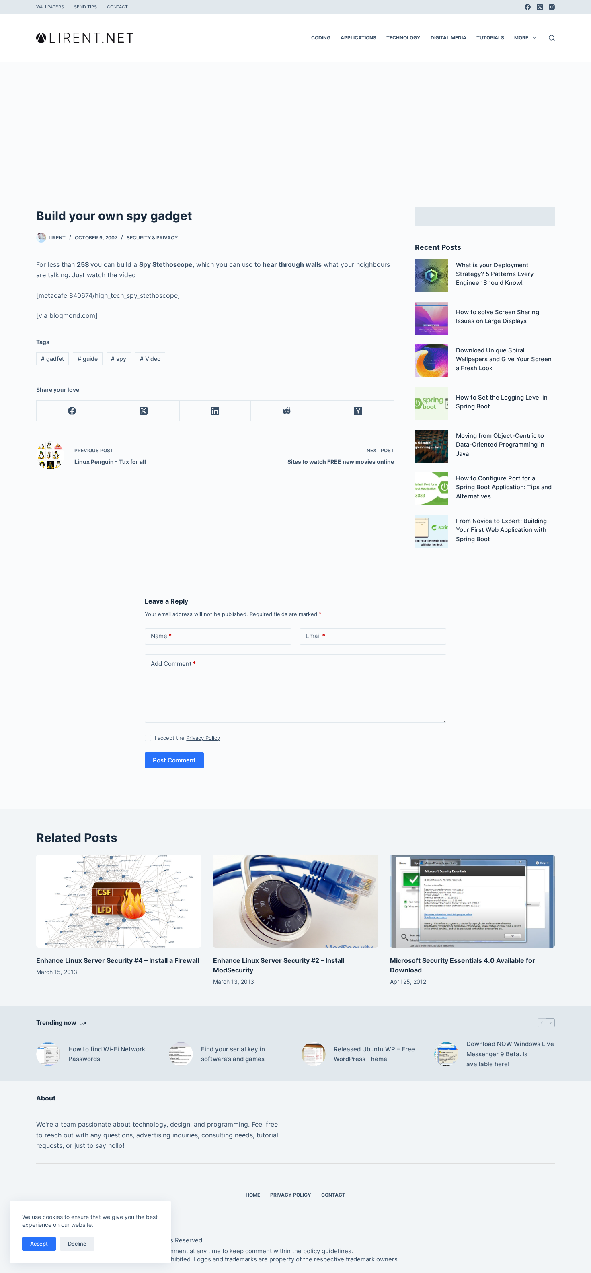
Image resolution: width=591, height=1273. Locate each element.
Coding (320, 38)
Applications (358, 38)
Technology (403, 38)
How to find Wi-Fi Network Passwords (106, 1054)
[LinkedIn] (215, 411)
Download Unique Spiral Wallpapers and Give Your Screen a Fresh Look (504, 359)
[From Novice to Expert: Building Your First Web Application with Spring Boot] (431, 531)
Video (150, 358)
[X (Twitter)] (540, 7)
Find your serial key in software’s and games (233, 1054)
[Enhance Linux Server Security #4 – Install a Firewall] (118, 901)
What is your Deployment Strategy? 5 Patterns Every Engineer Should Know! (495, 274)
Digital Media (448, 38)
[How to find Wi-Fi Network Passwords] (48, 1054)
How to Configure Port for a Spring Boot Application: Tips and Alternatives (504, 487)
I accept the (187, 738)
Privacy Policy (203, 738)
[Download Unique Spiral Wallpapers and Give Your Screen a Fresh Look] (431, 360)
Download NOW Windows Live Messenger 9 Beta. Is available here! (510, 1054)
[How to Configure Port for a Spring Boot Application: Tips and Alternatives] (431, 488)
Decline (77, 1243)
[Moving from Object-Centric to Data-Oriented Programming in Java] (431, 446)
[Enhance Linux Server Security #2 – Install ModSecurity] (295, 901)
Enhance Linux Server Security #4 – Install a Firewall (117, 960)
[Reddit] (286, 411)
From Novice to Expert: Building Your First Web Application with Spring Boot (501, 530)
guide (88, 358)
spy (118, 358)
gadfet (52, 358)
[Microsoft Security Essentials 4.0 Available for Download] (472, 901)
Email (315, 636)
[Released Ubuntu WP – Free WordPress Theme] (314, 1054)
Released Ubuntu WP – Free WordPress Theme (374, 1054)
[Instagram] (552, 7)
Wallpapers (50, 7)
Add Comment (173, 663)
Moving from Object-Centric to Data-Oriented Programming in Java (500, 444)
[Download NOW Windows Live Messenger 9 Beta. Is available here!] (446, 1054)
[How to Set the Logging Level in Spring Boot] (431, 403)
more (521, 38)
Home (253, 1195)
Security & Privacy (152, 238)
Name (161, 636)
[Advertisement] (295, 122)
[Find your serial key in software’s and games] (181, 1054)
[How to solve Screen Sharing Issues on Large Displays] (431, 318)
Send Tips (85, 7)
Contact (117, 7)
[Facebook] (528, 7)
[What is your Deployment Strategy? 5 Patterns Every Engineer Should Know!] (431, 275)
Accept (39, 1243)
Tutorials (490, 38)
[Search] (552, 38)
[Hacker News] (358, 411)
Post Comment (174, 760)
